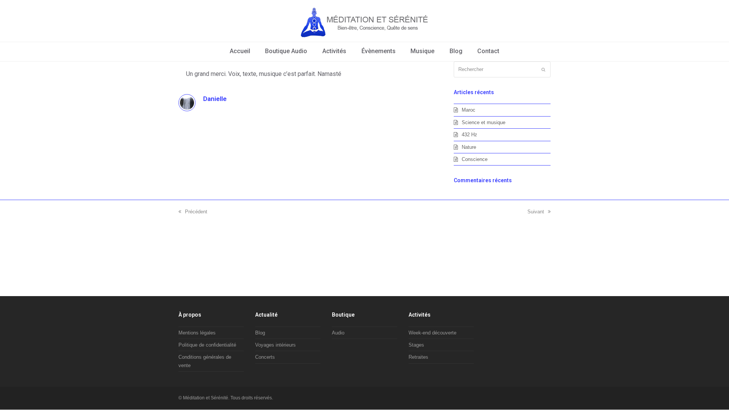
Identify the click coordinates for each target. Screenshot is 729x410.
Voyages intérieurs (275, 345)
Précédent (196, 211)
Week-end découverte (432, 333)
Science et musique (483, 122)
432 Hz (469, 134)
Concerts (265, 357)
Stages (416, 345)
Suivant (535, 211)
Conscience (475, 159)
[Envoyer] (543, 69)
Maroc (468, 110)
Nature (469, 147)
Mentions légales (197, 333)
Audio (338, 333)
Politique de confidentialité (207, 345)
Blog (260, 333)
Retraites (418, 357)
